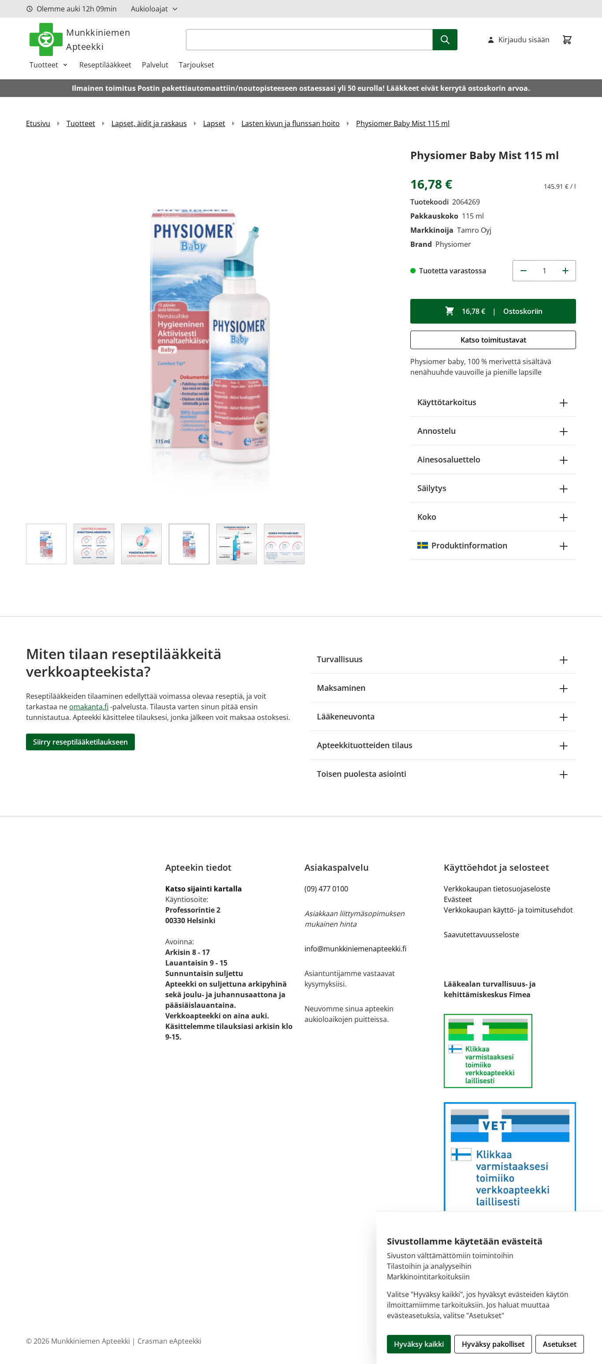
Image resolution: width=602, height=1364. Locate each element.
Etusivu (38, 123)
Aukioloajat (149, 9)
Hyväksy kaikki (419, 1344)
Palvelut (155, 65)
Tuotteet (44, 65)
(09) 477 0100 (326, 889)
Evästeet (458, 899)
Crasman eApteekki (169, 1341)
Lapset (214, 123)
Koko (426, 516)
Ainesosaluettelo (448, 459)
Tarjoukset (196, 65)
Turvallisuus (340, 659)
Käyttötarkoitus (446, 402)
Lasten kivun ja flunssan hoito (291, 123)
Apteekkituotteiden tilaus (364, 745)
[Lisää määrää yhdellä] (565, 270)
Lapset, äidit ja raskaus (149, 123)
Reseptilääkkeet (105, 65)
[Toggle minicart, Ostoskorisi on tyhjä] (567, 40)
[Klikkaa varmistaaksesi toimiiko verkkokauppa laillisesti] (510, 1051)
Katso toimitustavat (493, 340)
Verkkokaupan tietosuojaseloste (497, 889)
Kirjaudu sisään (524, 40)
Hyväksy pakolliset (493, 1344)
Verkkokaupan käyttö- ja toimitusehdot (508, 910)
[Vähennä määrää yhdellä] (523, 270)
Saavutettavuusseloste (481, 934)
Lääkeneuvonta (346, 716)
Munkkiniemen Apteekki (98, 39)
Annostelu (436, 430)
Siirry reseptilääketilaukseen (80, 742)
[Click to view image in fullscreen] (209, 329)
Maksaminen (341, 687)
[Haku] (445, 39)
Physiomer (453, 244)
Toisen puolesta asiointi (361, 773)
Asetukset (559, 1344)
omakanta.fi (88, 707)
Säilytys (431, 488)
